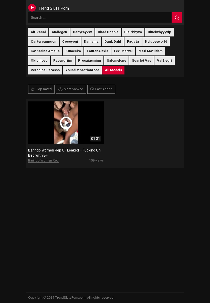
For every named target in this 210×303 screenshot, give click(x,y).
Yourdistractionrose (82, 70)
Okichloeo (39, 60)
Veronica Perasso (45, 70)
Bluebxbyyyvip (159, 32)
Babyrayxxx (82, 32)
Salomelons (116, 60)
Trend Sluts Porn (53, 8)
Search (177, 17)
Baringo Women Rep (43, 160)
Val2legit (164, 60)
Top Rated (44, 89)
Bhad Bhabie (108, 32)
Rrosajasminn (89, 60)
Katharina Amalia (45, 51)
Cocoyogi (70, 41)
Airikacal (38, 32)
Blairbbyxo (133, 32)
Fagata (133, 41)
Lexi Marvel (123, 51)
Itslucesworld (156, 41)
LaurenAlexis (97, 51)
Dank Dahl (112, 41)
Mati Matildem (151, 51)
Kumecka (73, 51)
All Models (113, 70)
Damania (91, 41)
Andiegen (59, 32)
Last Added (103, 89)
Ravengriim (62, 60)
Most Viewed (73, 89)
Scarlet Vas (141, 60)
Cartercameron (43, 41)
